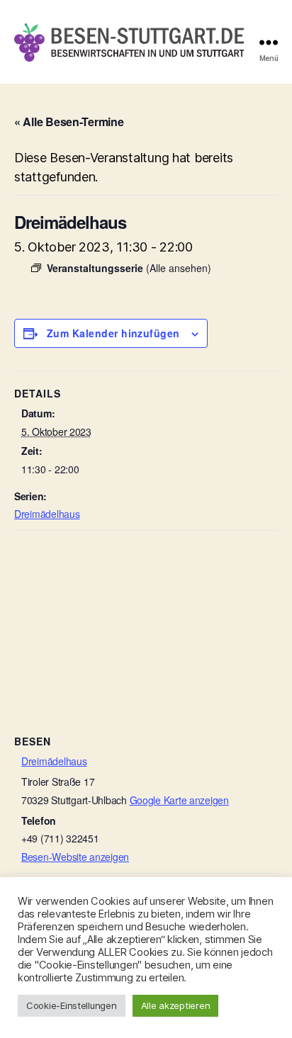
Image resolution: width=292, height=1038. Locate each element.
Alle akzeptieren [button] (175, 1005)
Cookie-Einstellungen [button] (71, 1005)
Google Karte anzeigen (179, 800)
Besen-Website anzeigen (75, 857)
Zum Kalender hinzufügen (113, 333)
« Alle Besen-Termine (69, 121)
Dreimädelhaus (47, 514)
